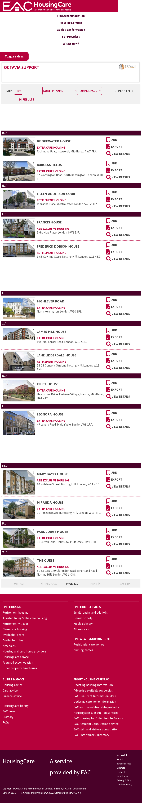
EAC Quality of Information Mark (95, 696)
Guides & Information (71, 29)
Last (123, 583)
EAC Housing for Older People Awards (98, 718)
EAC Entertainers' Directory (91, 735)
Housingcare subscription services (96, 712)
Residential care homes (89, 644)
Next (94, 583)
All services (81, 629)
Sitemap (121, 768)
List (18, 91)
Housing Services (71, 22)
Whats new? (71, 43)
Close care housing (15, 629)
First (20, 583)
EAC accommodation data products (96, 707)
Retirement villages (15, 623)
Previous (50, 583)
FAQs (6, 722)
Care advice (10, 690)
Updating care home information (95, 701)
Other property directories (20, 668)
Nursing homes (83, 650)
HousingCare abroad (16, 657)
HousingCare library (16, 705)
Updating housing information (93, 684)
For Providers (71, 36)
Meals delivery (83, 623)
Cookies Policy (124, 784)
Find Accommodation (71, 15)
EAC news (9, 711)
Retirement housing (16, 612)
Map (9, 91)
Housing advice (13, 684)
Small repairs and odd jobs (91, 612)
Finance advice (12, 696)
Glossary (8, 716)
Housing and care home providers (24, 651)
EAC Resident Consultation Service (96, 723)
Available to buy (13, 640)
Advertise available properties (93, 690)
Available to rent (13, 634)
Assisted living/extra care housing (25, 618)
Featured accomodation (18, 662)
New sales (9, 645)
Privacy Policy (124, 780)
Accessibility (123, 755)
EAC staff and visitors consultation (96, 729)
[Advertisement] (71, 117)
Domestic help (83, 618)
